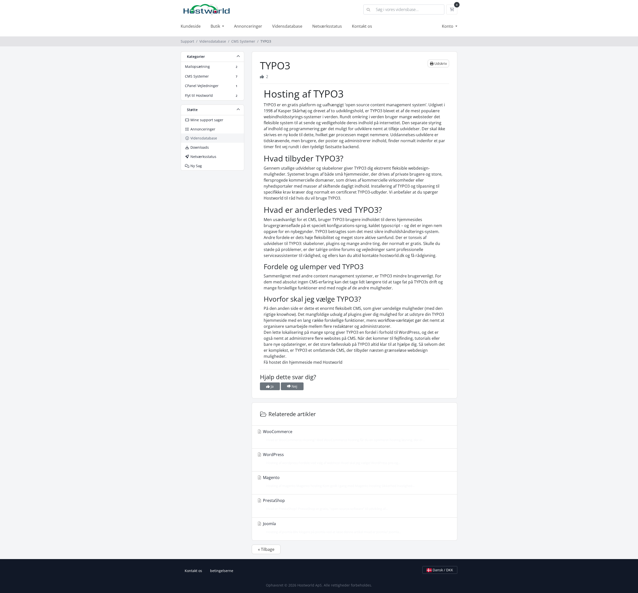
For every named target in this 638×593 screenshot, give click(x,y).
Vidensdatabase (287, 26)
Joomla (331, 527)
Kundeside (191, 26)
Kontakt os (362, 26)
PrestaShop (325, 504)
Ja (272, 386)
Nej (294, 386)
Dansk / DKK (442, 570)
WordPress (331, 458)
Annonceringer (248, 26)
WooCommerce (343, 435)
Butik (216, 26)
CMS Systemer (243, 41)
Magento (338, 481)
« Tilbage (266, 549)
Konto (448, 26)
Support (187, 41)
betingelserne (221, 570)
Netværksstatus (327, 26)
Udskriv (440, 63)
